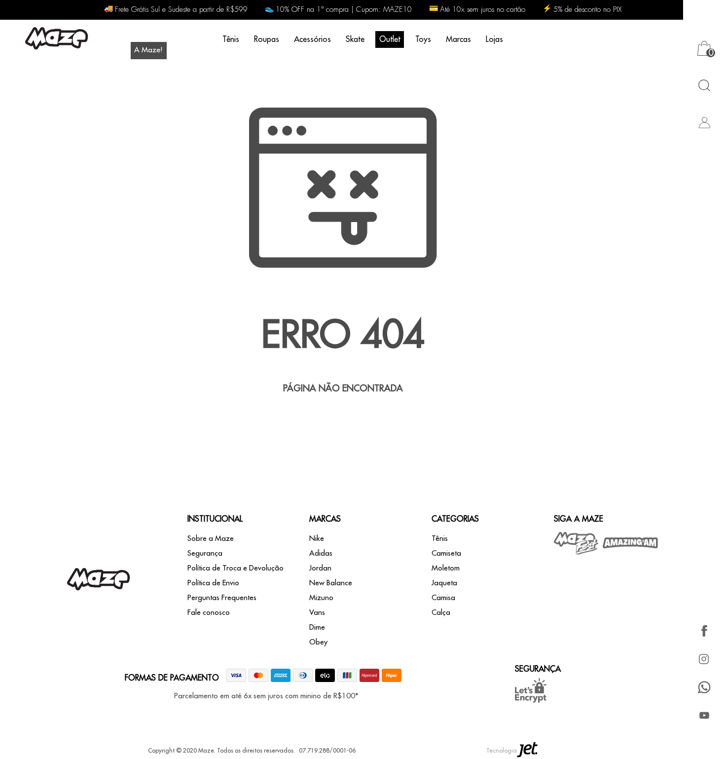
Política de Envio (213, 583)
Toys (423, 39)
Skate (355, 39)
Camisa (443, 598)
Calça (441, 612)
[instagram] (704, 659)
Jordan (320, 568)
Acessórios (312, 39)
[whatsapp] (704, 687)
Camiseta (446, 553)
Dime (317, 627)
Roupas (266, 39)
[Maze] (56, 39)
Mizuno (321, 598)
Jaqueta (444, 583)
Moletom (446, 568)
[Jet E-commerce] (527, 750)
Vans (317, 612)
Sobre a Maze (210, 538)
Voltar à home (342, 420)
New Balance (330, 583)
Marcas (458, 39)
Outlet (389, 39)
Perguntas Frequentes (221, 598)
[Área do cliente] (704, 122)
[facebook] (704, 631)
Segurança (204, 553)
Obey (318, 642)
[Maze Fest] (576, 543)
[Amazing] (630, 543)
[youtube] (704, 715)
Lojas (494, 39)
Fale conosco (208, 612)
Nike (316, 538)
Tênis (230, 39)
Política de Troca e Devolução (235, 568)
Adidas (320, 553)
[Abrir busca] (704, 85)
